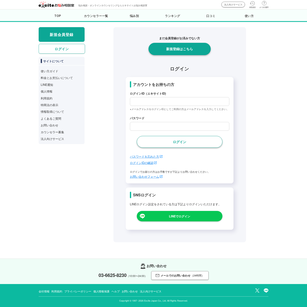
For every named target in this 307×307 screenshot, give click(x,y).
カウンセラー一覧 (96, 16)
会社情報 (44, 291)
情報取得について (52, 111)
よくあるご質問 (51, 118)
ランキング (172, 16)
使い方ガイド (49, 71)
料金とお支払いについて (57, 78)
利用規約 (46, 98)
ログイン (62, 48)
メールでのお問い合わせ (182, 275)
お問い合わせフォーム (144, 176)
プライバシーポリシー (77, 291)
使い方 (249, 16)
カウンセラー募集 (52, 132)
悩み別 (134, 16)
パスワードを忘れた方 (144, 156)
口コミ (211, 16)
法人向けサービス (233, 4)
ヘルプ (116, 291)
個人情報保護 (101, 291)
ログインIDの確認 (141, 163)
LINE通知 (47, 84)
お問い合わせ (49, 125)
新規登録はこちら (179, 48)
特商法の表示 (49, 105)
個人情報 (46, 91)
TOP (58, 16)
